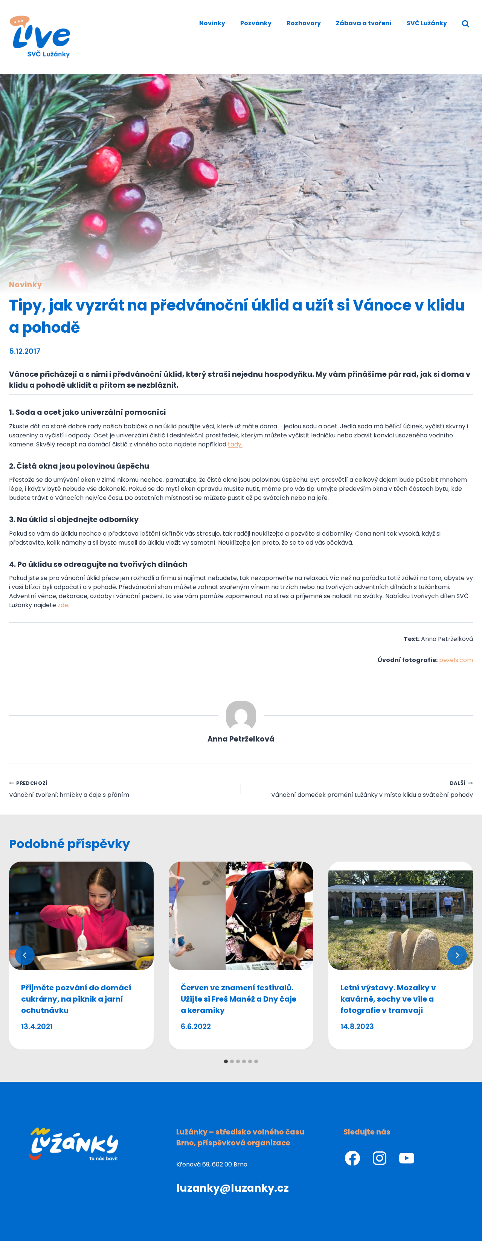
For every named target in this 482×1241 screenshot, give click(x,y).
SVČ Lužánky (427, 23)
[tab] (226, 1061)
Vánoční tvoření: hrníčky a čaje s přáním (69, 789)
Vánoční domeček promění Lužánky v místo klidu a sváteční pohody (372, 789)
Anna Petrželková (241, 739)
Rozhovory (304, 23)
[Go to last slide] (25, 955)
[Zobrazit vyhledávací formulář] (465, 24)
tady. (235, 444)
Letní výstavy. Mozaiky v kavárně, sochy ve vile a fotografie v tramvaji (388, 999)
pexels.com (456, 660)
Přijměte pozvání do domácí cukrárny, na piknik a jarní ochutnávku (76, 999)
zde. (64, 605)
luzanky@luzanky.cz (232, 1188)
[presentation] (81, 916)
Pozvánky (256, 23)
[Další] (457, 955)
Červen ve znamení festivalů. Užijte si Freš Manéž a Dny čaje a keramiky (238, 999)
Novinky (212, 23)
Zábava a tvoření (364, 23)
